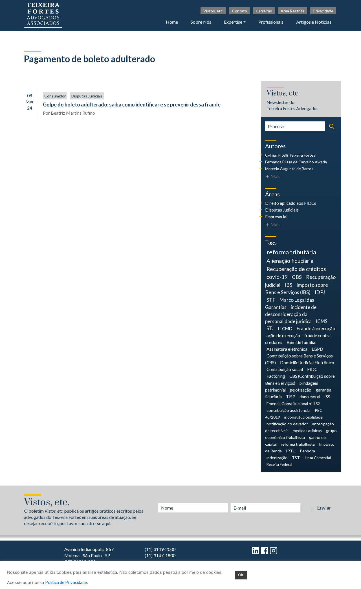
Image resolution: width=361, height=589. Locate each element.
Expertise (233, 22)
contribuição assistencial (289, 410)
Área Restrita (292, 10)
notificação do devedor (287, 423)
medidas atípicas (307, 430)
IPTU (291, 450)
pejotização (300, 389)
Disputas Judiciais (87, 96)
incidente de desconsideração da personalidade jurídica (290, 314)
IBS (288, 285)
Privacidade (323, 10)
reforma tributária (291, 252)
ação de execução (283, 335)
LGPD (317, 349)
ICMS (321, 321)
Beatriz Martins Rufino (73, 112)
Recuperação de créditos (296, 269)
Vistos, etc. (213, 10)
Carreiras (264, 10)
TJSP (290, 396)
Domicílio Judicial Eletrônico (307, 362)
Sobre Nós (201, 22)
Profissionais (270, 22)
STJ (270, 328)
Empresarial (276, 216)
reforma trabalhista (298, 444)
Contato (239, 10)
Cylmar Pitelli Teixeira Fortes (290, 155)
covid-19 (277, 277)
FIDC (312, 369)
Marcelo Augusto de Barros (289, 168)
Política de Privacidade (66, 582)
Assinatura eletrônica (287, 349)
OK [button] (240, 575)
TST (296, 457)
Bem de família (301, 342)
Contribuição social (285, 369)
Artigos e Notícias (313, 22)
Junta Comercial (317, 457)
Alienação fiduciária (290, 260)
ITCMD (285, 328)
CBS (297, 277)
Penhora (307, 450)
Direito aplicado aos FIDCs (290, 203)
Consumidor (55, 96)
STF (271, 300)
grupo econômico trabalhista (301, 434)
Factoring (276, 376)
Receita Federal (279, 464)
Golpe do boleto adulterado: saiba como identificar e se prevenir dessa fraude (132, 104)
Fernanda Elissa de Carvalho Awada (296, 161)
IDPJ (320, 292)
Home (172, 22)
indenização (277, 457)
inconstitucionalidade (303, 417)
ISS (327, 396)
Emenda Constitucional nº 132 (293, 403)
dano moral (310, 396)
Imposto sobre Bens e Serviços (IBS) (296, 288)
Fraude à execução (316, 328)
